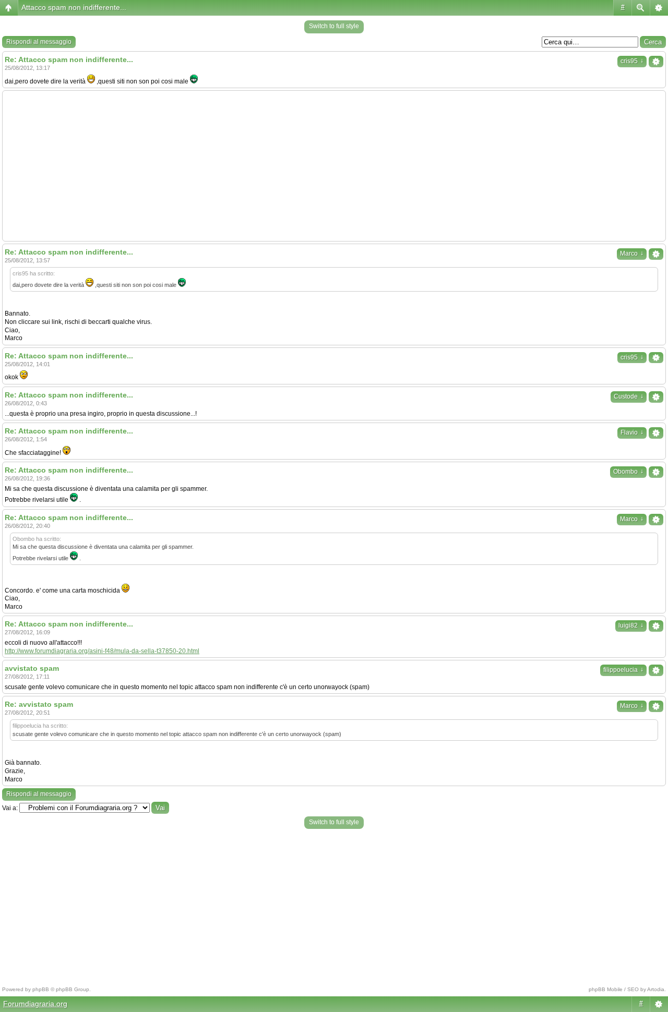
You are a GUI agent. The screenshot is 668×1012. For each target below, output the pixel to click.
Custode (628, 396)
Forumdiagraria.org (35, 1003)
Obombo (628, 471)
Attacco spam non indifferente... (73, 7)
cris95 (632, 61)
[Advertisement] (334, 166)
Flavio (632, 432)
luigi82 (630, 625)
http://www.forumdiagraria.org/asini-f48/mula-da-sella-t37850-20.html (102, 651)
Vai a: (10, 808)
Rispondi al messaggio (38, 41)
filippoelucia (623, 669)
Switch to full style (334, 26)
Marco (631, 253)
